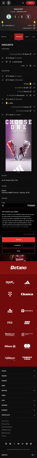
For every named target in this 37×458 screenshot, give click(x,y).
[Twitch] (23, 444)
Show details (28, 234)
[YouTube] (18, 444)
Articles (3, 36)
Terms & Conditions (7, 427)
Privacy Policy (5, 424)
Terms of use (5, 421)
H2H (34, 36)
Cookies (4, 436)
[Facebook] (6, 444)
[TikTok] (27, 444)
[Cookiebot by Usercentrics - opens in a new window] (27, 206)
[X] (14, 444)
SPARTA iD (4, 455)
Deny (18, 251)
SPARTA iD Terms (6, 430)
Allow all (18, 239)
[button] (4, 371)
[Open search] (23, 3)
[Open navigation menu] (3, 3)
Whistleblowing (6, 433)
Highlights (19, 36)
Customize (17, 245)
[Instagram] (10, 444)
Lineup (27, 36)
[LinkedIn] (31, 444)
